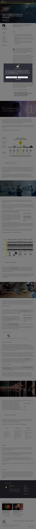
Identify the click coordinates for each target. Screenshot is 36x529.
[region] (18, 72)
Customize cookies (18, 79)
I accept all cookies (22, 77)
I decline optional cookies (11, 77)
